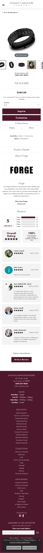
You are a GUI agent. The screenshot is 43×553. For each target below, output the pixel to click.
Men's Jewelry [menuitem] (21, 507)
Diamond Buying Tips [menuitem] (21, 418)
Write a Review (21, 359)
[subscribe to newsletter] (38, 532)
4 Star (18, 220)
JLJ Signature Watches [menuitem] (21, 504)
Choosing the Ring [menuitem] (21, 421)
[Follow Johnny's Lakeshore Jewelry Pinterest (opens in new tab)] (20, 516)
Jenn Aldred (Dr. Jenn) (22, 284)
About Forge (21, 155)
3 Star (18, 222)
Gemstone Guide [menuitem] (21, 426)
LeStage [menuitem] (21, 468)
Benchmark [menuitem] (21, 454)
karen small (18, 308)
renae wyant (19, 251)
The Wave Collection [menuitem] (21, 473)
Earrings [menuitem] (21, 496)
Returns (31, 128)
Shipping (12, 128)
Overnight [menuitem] (22, 465)
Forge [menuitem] (21, 463)
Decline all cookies (14, 548)
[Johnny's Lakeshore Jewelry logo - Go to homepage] (21, 3)
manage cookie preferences (20, 542)
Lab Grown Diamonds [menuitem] (21, 452)
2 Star (18, 224)
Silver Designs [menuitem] (21, 502)
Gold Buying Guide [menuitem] (21, 443)
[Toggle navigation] (3, 5)
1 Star (18, 226)
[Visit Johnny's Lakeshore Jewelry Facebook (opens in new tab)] (23, 516)
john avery (18, 267)
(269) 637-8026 (21, 75)
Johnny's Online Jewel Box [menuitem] (21, 460)
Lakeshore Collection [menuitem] (21, 482)
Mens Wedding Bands (11, 12)
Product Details (21, 149)
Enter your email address (21, 528)
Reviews (21, 211)
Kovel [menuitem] (21, 457)
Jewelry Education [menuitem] (21, 413)
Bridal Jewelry (21, 204)
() (37, 217)
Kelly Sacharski (20, 330)
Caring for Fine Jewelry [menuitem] (21, 432)
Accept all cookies (29, 548)
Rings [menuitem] (21, 491)
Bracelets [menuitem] (21, 499)
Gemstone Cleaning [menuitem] (21, 437)
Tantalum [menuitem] (21, 471)
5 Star (18, 217)
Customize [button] (21, 117)
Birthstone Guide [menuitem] (22, 424)
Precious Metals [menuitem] (21, 429)
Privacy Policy (29, 540)
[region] (21, 39)
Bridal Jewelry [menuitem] (21, 488)
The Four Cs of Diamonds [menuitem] (21, 416)
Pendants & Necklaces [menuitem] (21, 493)
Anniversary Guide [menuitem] (21, 440)
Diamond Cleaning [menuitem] (21, 435)
